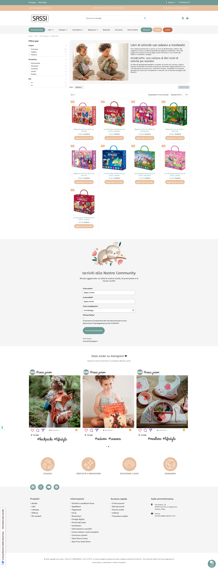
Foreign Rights (78, 519)
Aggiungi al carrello (84, 138)
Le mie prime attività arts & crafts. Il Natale (114, 130)
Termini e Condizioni (119, 562)
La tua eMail (88, 297)
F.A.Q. (74, 513)
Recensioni (76, 516)
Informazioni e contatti (82, 529)
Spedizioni (76, 506)
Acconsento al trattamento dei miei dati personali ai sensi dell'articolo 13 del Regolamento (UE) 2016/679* (105, 322)
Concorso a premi (79, 535)
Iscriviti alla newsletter (93, 331)
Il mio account (118, 503)
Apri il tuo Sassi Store (81, 541)
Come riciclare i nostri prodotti (85, 532)
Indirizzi (115, 513)
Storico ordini (118, 510)
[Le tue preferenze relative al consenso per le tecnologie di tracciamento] (2, 427)
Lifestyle (35, 510)
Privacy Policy (96, 562)
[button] (106, 446)
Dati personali (118, 506)
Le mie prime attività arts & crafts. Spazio (114, 174)
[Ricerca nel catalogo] (144, 18)
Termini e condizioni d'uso (83, 503)
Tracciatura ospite (120, 516)
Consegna (32, 2)
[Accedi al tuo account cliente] (183, 18)
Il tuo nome (88, 288)
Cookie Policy (107, 562)
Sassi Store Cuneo (80, 538)
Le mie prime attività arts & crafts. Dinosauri (144, 174)
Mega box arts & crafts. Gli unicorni (84, 174)
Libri (33, 506)
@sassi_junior (125, 361)
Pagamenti (76, 510)
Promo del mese (79, 522)
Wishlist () (185, 2)
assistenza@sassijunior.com (165, 516)
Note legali (42, 2)
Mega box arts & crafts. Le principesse (145, 130)
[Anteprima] (95, 108)
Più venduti (36, 516)
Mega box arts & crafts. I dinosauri (175, 130)
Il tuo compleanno (90, 306)
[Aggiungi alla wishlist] (95, 104)
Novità (34, 503)
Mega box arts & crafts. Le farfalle (84, 130)
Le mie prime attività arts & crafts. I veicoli (83, 219)
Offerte (35, 513)
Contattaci (76, 525)
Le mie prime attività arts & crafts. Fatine (175, 174)
